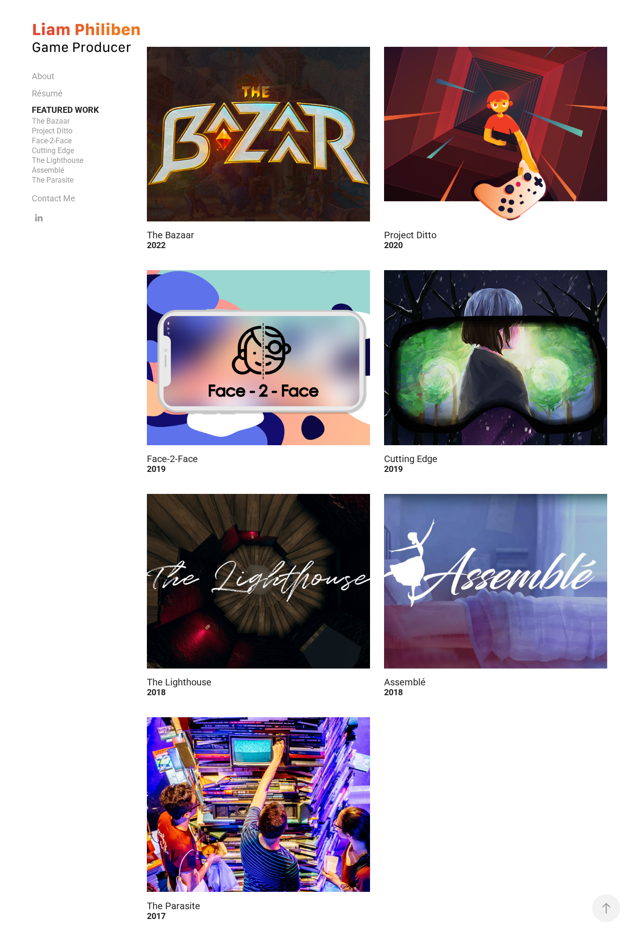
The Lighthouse (57, 160)
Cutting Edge (53, 150)
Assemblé (48, 170)
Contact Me (53, 198)
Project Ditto (52, 130)
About (43, 75)
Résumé (47, 93)
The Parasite (52, 179)
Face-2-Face (52, 140)
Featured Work (65, 109)
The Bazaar (51, 120)
